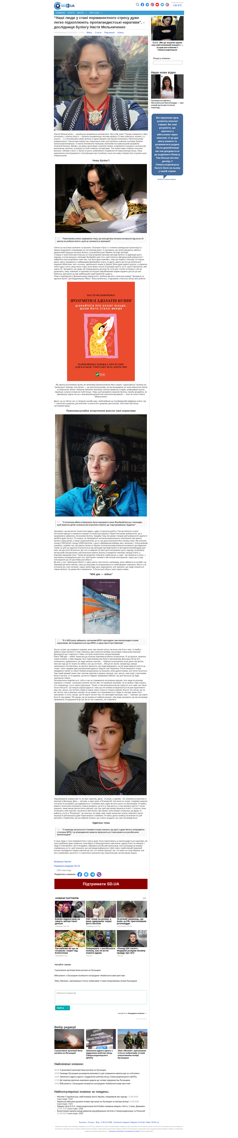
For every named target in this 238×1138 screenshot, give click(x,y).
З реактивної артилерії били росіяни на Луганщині (77, 970)
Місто (80, 13)
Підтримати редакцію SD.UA (67, 866)
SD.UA (104, 1122)
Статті (71, 13)
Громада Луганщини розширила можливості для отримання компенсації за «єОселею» (100, 1073)
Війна (89, 33)
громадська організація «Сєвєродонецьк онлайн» (124, 1131)
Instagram (126, 1122)
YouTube (141, 1122)
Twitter (148, 1122)
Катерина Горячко (62, 862)
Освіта (121, 33)
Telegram (133, 1122)
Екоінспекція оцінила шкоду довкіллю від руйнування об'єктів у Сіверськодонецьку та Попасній (101, 1111)
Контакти (82, 1122)
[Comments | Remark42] (101, 1005)
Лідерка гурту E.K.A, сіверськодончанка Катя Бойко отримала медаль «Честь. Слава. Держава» (101, 1106)
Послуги (91, 1122)
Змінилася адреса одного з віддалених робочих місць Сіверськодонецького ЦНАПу (98, 1077)
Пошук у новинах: (162, 58)
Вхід (97, 1122)
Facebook (117, 1122)
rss (158, 1122)
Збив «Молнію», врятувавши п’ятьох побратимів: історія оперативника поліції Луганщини (95, 981)
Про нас (94, 13)
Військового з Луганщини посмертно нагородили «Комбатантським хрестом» (89, 976)
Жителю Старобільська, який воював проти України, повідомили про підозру (92, 1097)
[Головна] (64, 5)
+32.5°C (177, 5)
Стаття (98, 33)
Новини (60, 13)
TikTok (153, 1122)
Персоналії (109, 33)
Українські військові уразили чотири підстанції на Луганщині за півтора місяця (93, 1102)
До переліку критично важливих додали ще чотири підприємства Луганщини (95, 1080)
